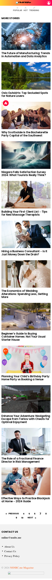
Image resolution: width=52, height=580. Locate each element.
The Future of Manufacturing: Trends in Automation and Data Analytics (25, 54)
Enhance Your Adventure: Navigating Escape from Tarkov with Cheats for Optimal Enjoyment (25, 419)
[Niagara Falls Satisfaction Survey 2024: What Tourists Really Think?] (26, 155)
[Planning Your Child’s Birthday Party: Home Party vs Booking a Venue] (26, 359)
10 (22, 517)
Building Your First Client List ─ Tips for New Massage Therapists (24, 213)
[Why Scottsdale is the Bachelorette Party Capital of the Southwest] (26, 115)
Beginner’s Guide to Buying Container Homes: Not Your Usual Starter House (23, 337)
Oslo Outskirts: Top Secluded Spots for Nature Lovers (24, 94)
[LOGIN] (49, 3)
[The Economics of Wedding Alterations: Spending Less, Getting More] (26, 274)
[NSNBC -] (26, 575)
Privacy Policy (12, 556)
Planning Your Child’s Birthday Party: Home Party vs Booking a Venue (25, 377)
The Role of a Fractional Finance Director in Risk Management (22, 460)
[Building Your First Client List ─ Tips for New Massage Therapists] (26, 194)
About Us (9, 546)
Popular (17, 10)
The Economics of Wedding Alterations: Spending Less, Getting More (24, 294)
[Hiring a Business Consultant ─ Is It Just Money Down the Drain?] (26, 234)
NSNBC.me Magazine (22, 567)
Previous (14, 513)
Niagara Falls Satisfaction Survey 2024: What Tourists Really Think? (23, 173)
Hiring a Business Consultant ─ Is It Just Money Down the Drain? (24, 252)
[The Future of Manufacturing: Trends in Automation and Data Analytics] (26, 36)
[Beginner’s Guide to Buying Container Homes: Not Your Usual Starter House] (26, 316)
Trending (34, 10)
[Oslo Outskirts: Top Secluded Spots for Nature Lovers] (26, 76)
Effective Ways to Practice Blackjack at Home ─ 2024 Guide (25, 499)
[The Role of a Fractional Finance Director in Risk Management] (26, 441)
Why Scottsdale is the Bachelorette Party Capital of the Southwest (24, 133)
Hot (26, 10)
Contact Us (10, 551)
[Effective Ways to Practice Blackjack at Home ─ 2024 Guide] (26, 481)
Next (30, 517)
